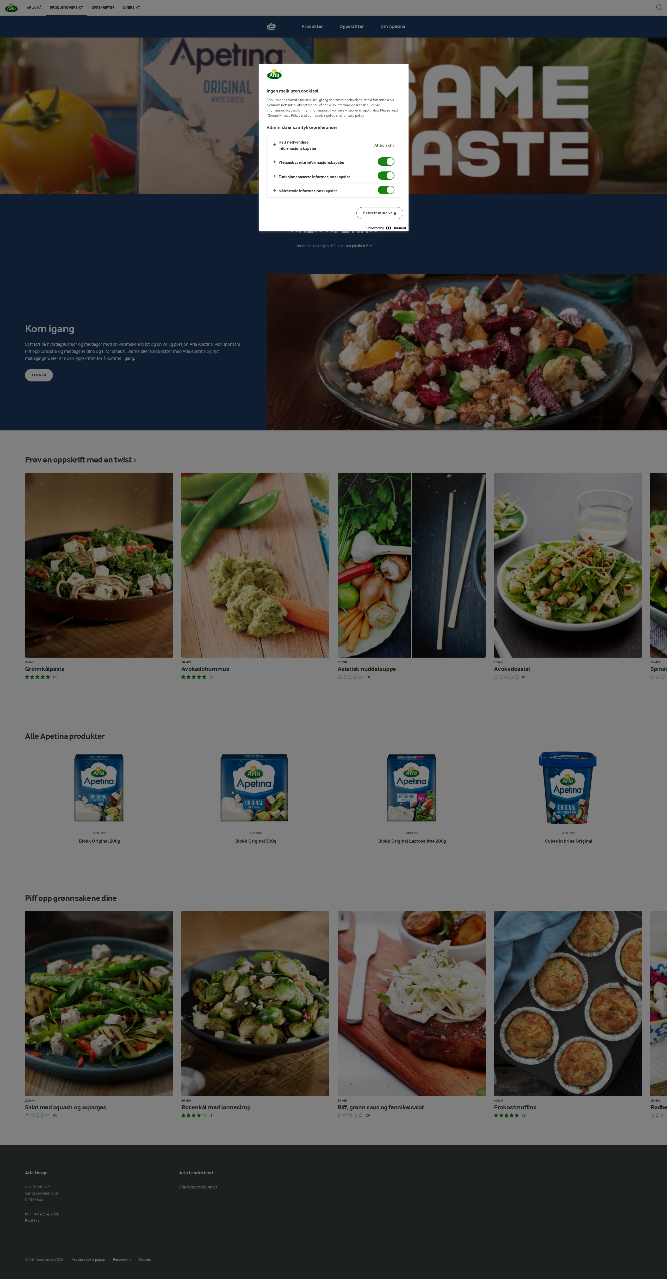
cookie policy (325, 115)
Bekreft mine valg (379, 213)
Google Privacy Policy (284, 115)
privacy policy (354, 115)
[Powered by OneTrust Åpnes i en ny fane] (386, 228)
